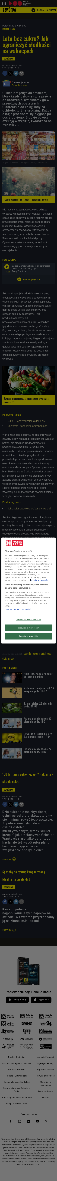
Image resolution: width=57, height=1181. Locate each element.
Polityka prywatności (39, 580)
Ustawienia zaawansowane (28, 619)
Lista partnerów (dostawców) (18, 609)
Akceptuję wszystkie (28, 636)
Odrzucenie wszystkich (28, 627)
